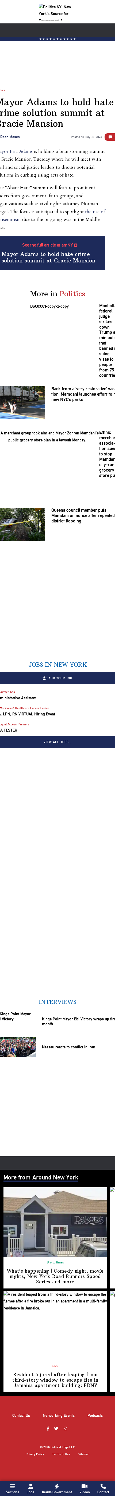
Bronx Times (55, 1262)
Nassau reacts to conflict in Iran (68, 1046)
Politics (72, 293)
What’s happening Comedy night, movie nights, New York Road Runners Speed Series (55, 1276)
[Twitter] (57, 1428)
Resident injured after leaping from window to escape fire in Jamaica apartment (55, 1380)
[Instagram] (66, 1428)
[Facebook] (49, 1428)
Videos (84, 1492)
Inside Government (57, 1492)
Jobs (30, 1492)
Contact (103, 1492)
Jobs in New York (57, 664)
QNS (55, 1366)
